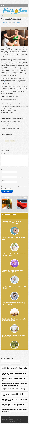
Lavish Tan (3, 82)
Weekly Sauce (5, 22)
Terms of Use (19, 419)
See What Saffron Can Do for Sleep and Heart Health (14, 254)
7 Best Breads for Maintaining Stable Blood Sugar (14, 394)
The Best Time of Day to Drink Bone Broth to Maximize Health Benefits (14, 384)
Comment (3, 153)
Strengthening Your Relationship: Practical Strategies (13, 303)
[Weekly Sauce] (14, 11)
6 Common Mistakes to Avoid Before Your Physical (12, 271)
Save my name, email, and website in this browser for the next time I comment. (14, 187)
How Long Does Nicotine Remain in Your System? (13, 379)
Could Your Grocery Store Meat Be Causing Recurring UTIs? (14, 410)
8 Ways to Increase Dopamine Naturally (13, 389)
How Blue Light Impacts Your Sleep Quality (14, 368)
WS (2, 417)
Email (2, 175)
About (6, 417)
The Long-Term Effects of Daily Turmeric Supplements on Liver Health (13, 405)
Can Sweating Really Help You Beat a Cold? (14, 287)
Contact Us (21, 417)
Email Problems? (4, 421)
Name (2, 169)
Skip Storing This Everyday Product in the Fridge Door (14, 320)
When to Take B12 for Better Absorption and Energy (12, 222)
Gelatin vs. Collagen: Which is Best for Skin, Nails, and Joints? (14, 400)
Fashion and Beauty (9, 139)
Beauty (7, 140)
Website (3, 180)
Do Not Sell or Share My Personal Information (16, 421)
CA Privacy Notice (12, 419)
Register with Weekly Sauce (12, 417)
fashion (13, 140)
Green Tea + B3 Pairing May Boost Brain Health (13, 336)
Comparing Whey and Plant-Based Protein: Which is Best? (14, 374)
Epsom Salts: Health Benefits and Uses (13, 238)
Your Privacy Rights (5, 419)
